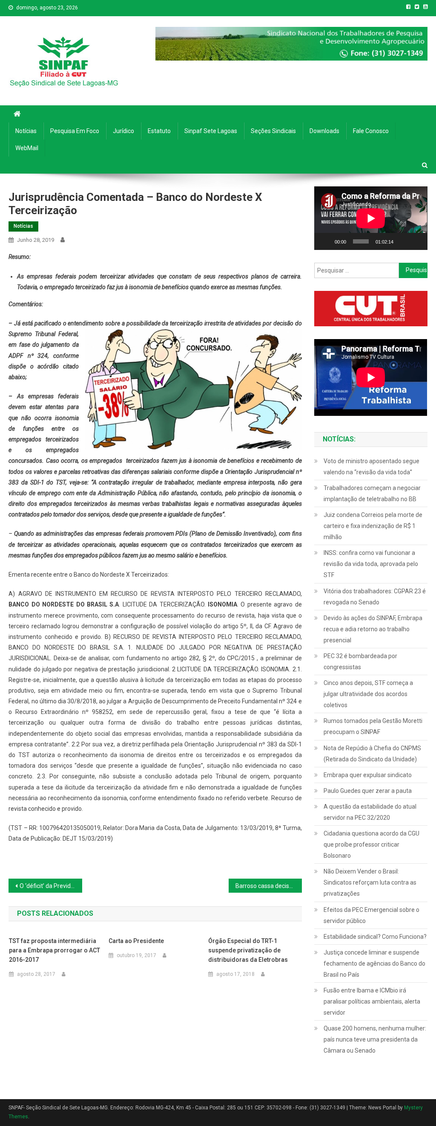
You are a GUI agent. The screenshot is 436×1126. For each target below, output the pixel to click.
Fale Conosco (371, 131)
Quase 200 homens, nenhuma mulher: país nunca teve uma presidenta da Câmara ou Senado (375, 1039)
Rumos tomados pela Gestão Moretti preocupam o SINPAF (373, 726)
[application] (370, 218)
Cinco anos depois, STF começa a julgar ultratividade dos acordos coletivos (368, 693)
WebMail (26, 148)
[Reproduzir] (325, 241)
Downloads (324, 131)
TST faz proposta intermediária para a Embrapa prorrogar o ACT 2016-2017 (54, 950)
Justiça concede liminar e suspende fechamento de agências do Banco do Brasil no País (374, 963)
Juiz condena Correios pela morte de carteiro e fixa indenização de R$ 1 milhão (373, 525)
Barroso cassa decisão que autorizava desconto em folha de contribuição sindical (268, 885)
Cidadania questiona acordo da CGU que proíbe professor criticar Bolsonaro (371, 844)
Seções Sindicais (273, 131)
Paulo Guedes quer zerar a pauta (368, 790)
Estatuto (159, 131)
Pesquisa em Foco (74, 131)
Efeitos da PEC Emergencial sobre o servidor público (371, 915)
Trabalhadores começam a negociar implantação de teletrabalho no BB (372, 493)
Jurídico (123, 131)
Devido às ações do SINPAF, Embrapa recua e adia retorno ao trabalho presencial (373, 629)
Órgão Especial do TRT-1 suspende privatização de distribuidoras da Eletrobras (248, 950)
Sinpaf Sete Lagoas (210, 131)
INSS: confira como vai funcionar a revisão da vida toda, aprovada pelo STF (371, 563)
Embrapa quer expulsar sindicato (368, 775)
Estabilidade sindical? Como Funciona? (375, 936)
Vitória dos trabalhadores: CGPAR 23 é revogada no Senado (375, 597)
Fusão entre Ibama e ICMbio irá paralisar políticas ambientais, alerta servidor (372, 1001)
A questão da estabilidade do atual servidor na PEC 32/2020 (370, 812)
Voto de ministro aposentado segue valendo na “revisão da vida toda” (371, 467)
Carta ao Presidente (136, 940)
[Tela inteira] (416, 241)
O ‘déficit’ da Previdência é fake (51, 885)
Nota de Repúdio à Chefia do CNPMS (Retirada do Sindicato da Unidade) (372, 754)
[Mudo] (403, 241)
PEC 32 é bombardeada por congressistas (360, 661)
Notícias (26, 131)
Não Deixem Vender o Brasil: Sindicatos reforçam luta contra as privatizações (370, 882)
